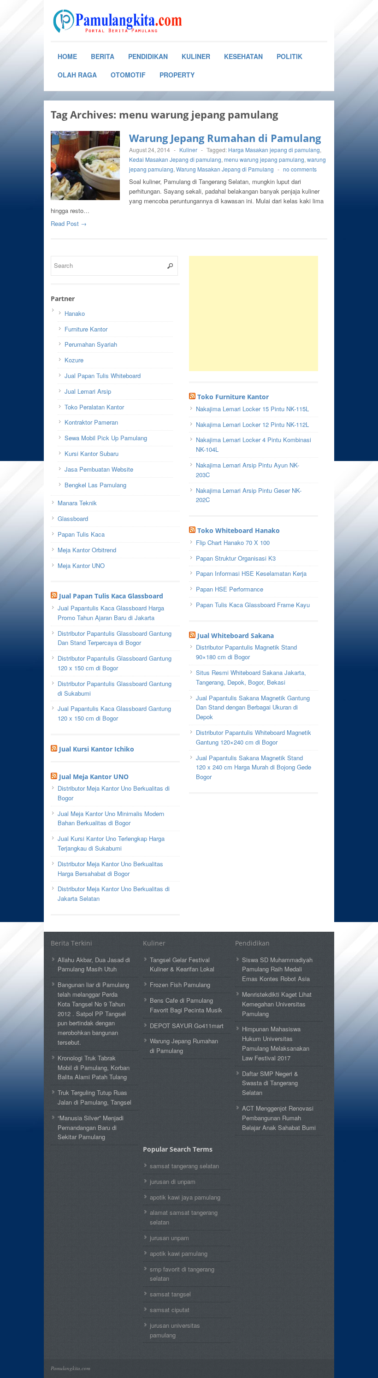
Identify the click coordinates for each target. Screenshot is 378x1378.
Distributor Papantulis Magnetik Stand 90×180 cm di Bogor (246, 652)
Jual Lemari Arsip (88, 391)
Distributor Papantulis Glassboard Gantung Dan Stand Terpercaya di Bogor (114, 638)
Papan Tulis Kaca (81, 534)
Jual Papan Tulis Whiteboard (103, 375)
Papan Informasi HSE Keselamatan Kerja (251, 573)
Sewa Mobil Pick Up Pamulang (106, 437)
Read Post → (69, 223)
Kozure (74, 359)
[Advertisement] (258, 313)
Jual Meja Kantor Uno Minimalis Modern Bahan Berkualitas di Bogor (111, 818)
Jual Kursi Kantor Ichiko (96, 749)
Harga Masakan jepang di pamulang (274, 150)
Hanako (75, 313)
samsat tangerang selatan (184, 1165)
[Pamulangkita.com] (120, 21)
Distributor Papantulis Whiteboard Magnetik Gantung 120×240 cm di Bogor (253, 737)
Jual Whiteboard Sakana (235, 635)
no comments (300, 169)
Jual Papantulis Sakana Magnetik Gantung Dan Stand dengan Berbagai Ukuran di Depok (253, 707)
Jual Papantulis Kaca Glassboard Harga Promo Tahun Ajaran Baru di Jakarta (111, 612)
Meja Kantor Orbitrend (87, 549)
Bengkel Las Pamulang (95, 484)
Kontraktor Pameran (91, 422)
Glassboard (73, 518)
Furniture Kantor (86, 329)
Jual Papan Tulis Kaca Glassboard (111, 595)
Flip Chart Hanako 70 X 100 (233, 542)
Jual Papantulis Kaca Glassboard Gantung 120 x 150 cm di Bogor (114, 713)
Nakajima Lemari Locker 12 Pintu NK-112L (252, 424)
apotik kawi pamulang (178, 1253)
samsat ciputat (169, 1309)
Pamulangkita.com (70, 1368)
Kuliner (196, 56)
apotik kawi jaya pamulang (185, 1197)
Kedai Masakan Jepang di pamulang (175, 159)
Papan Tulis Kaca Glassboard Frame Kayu (253, 604)
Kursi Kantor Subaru (91, 453)
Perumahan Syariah (91, 344)
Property (177, 74)
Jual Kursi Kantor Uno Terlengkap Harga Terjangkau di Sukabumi (111, 843)
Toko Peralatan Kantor (94, 406)
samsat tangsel (170, 1293)
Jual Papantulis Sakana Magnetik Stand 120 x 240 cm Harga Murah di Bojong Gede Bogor (253, 767)
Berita (102, 56)
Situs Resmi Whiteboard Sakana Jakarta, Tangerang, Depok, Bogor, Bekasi (251, 677)
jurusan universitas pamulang (175, 1330)
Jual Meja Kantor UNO (94, 776)
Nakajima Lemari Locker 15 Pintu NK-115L (252, 408)
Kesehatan (243, 56)
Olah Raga (77, 74)
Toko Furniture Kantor (233, 396)
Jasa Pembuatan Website (99, 469)
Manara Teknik (77, 502)
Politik (289, 56)
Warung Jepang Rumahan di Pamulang (225, 138)
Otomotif (128, 74)
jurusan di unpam (172, 1181)
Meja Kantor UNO (81, 565)
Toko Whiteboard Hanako (238, 530)
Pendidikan (148, 56)
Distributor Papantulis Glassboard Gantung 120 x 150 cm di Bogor (114, 663)
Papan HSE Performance (229, 589)
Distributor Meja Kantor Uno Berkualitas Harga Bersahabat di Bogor (110, 868)
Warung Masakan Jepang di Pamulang (225, 169)
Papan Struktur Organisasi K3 (236, 558)
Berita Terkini (71, 943)
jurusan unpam (169, 1237)
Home (67, 56)
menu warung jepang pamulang (264, 159)
